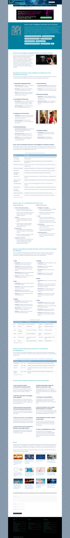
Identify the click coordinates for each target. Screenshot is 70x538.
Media (46, 5)
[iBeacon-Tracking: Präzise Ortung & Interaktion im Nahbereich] (40, 469)
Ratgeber (31, 5)
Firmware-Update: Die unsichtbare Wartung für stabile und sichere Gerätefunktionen (29, 474)
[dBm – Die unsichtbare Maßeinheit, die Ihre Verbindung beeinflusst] (29, 456)
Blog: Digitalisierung (46, 525)
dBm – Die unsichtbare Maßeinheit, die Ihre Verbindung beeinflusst (29, 462)
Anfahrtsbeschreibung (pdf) (16, 524)
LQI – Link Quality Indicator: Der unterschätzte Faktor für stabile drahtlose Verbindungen (18, 486)
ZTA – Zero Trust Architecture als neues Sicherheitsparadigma (51, 461)
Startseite (15, 5)
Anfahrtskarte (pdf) (15, 527)
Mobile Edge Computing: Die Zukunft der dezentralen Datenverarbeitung (51, 486)
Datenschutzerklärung (16, 530)
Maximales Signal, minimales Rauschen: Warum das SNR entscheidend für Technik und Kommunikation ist (29, 486)
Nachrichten (21, 5)
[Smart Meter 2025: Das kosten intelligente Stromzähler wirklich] (51, 469)
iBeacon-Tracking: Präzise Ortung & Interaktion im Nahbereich (40, 473)
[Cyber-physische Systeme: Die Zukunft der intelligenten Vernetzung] (40, 481)
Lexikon (26, 5)
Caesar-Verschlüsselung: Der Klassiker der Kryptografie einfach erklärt (18, 474)
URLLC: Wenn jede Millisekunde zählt (40, 461)
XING (44, 531)
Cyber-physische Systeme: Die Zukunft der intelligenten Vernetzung (40, 486)
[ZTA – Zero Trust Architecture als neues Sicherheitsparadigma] (51, 456)
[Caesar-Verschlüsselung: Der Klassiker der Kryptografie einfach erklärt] (18, 469)
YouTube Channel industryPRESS (48, 528)
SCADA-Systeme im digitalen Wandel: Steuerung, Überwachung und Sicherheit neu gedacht (18, 462)
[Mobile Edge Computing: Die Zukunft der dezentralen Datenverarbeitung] (51, 481)
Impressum (14, 522)
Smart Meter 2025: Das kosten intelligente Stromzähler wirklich (51, 473)
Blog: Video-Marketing (46, 523)
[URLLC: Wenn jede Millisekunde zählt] (40, 456)
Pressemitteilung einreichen (39, 5)
